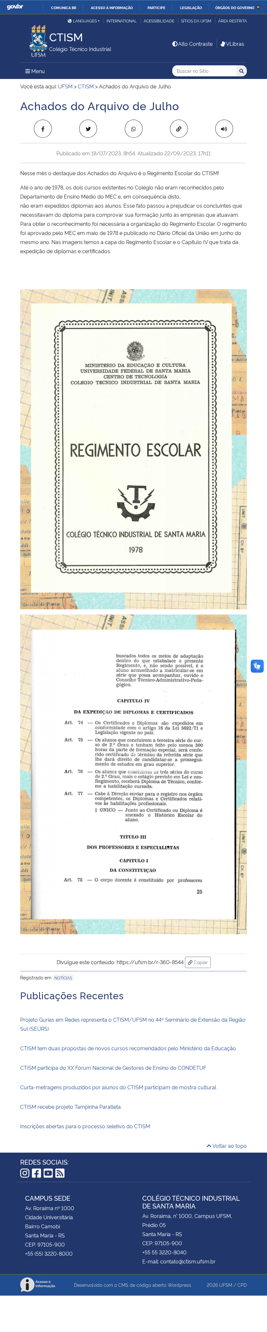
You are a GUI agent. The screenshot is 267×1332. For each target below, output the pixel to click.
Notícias (63, 977)
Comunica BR (63, 7)
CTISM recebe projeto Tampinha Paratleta (70, 1106)
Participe (156, 7)
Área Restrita (232, 20)
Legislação (191, 7)
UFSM (225, 1285)
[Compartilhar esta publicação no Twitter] (88, 129)
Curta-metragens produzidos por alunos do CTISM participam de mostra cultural (118, 1087)
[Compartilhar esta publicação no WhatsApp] (134, 129)
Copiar (201, 962)
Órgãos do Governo (234, 7)
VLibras (235, 43)
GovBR (15, 7)
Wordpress (179, 1285)
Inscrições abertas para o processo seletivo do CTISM (85, 1126)
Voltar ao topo (229, 1145)
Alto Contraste (195, 43)
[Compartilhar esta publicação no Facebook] (43, 129)
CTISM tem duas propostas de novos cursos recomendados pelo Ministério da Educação (128, 1048)
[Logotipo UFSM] (34, 39)
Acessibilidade (159, 20)
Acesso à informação (112, 7)
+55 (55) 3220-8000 (49, 1253)
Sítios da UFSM (196, 20)
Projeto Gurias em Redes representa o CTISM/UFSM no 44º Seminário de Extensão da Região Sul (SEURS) (133, 1024)
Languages (85, 20)
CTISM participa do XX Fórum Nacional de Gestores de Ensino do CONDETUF (113, 1067)
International (121, 20)
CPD (242, 1285)
